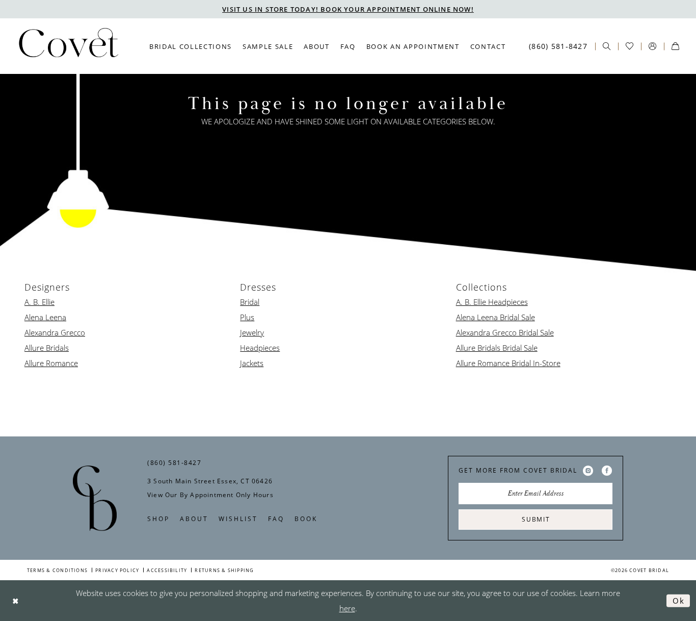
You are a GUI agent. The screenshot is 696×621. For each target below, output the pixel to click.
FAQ (276, 518)
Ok (679, 600)
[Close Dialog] (15, 600)
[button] (652, 46)
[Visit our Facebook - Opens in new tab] (606, 470)
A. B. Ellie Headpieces (492, 302)
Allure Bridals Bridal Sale (497, 348)
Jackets (251, 363)
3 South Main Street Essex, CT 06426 (210, 481)
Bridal (249, 302)
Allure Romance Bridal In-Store (508, 363)
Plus (247, 317)
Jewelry (252, 332)
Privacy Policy (117, 570)
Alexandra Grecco (54, 332)
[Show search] (606, 46)
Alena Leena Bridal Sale (495, 317)
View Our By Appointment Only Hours (210, 494)
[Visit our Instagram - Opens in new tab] (588, 470)
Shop (158, 518)
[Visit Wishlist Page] (629, 46)
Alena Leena (45, 317)
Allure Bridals (46, 348)
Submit (536, 519)
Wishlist (238, 518)
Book (306, 518)
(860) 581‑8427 (174, 462)
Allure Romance (51, 363)
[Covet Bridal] (68, 45)
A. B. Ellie (39, 302)
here (347, 608)
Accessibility (167, 570)
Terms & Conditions (57, 570)
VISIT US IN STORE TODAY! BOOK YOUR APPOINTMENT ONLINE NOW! (348, 9)
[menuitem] (190, 46)
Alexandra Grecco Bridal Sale (505, 332)
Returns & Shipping (224, 570)
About (194, 518)
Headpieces (260, 348)
